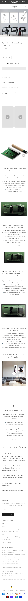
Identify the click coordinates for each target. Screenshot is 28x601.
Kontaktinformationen (8, 542)
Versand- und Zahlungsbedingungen (12, 529)
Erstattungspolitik (6, 539)
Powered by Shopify (20, 590)
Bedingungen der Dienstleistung (11, 537)
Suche (3, 526)
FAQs (3, 534)
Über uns (4, 523)
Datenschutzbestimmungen (10, 531)
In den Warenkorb (14, 63)
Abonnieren (8, 514)
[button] (14, 68)
